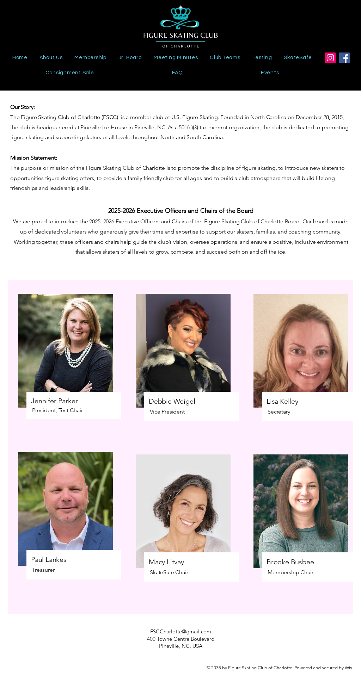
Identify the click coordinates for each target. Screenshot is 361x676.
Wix (349, 667)
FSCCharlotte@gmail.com (180, 631)
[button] (225, 57)
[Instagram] (330, 57)
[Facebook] (344, 57)
